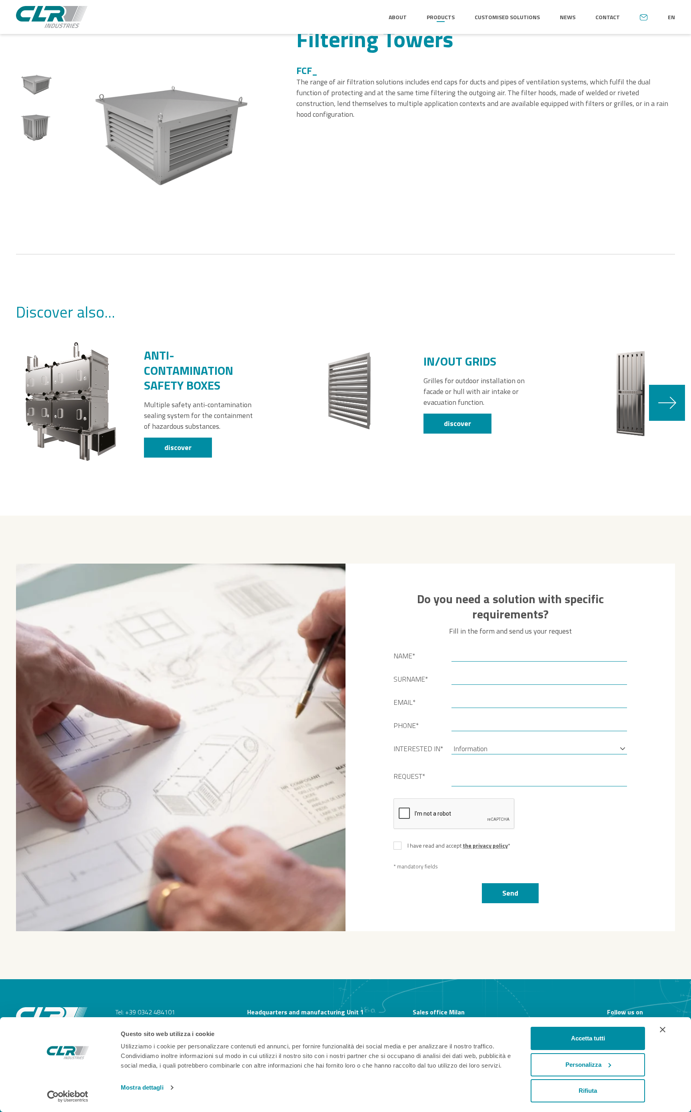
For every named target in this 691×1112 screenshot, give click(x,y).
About (398, 17)
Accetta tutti (588, 1038)
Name (404, 656)
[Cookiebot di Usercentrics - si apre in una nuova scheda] (68, 1096)
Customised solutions (507, 17)
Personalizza (583, 1064)
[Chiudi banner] (662, 1029)
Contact (607, 17)
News (567, 17)
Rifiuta (588, 1090)
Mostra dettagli (142, 1087)
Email (404, 702)
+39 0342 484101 (150, 1012)
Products (441, 17)
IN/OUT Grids (459, 361)
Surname (410, 679)
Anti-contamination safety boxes (188, 370)
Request (409, 776)
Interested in (418, 749)
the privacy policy (485, 845)
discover (178, 447)
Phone (406, 725)
